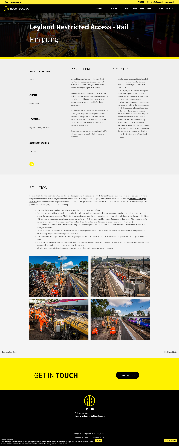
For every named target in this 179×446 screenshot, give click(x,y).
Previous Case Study (8, 352)
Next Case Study (171, 352)
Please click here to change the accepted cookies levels (89, 426)
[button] (104, 8)
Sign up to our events (13, 2)
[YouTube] (92, 409)
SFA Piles (32, 151)
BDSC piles (129, 102)
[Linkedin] (86, 409)
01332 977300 (144, 2)
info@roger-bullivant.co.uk (163, 2)
